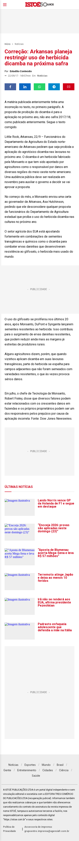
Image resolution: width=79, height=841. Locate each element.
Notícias (19, 44)
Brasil (60, 764)
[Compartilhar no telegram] (54, 86)
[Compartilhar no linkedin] (25, 86)
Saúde (36, 775)
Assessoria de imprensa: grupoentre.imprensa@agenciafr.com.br (46, 829)
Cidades (47, 770)
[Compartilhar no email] (68, 86)
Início (7, 44)
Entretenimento (26, 770)
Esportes (30, 764)
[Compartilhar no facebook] (10, 86)
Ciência (63, 770)
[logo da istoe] (39, 5)
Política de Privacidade (9, 829)
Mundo (46, 764)
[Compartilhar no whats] (39, 86)
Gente (7, 770)
